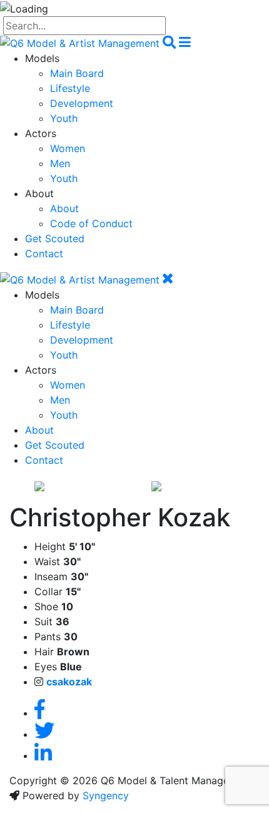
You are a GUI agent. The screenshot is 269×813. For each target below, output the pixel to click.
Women (67, 148)
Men (60, 163)
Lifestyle (70, 88)
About (64, 208)
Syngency (106, 795)
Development (81, 103)
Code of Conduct (91, 223)
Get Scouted (54, 238)
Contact (44, 253)
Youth (64, 118)
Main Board (77, 73)
